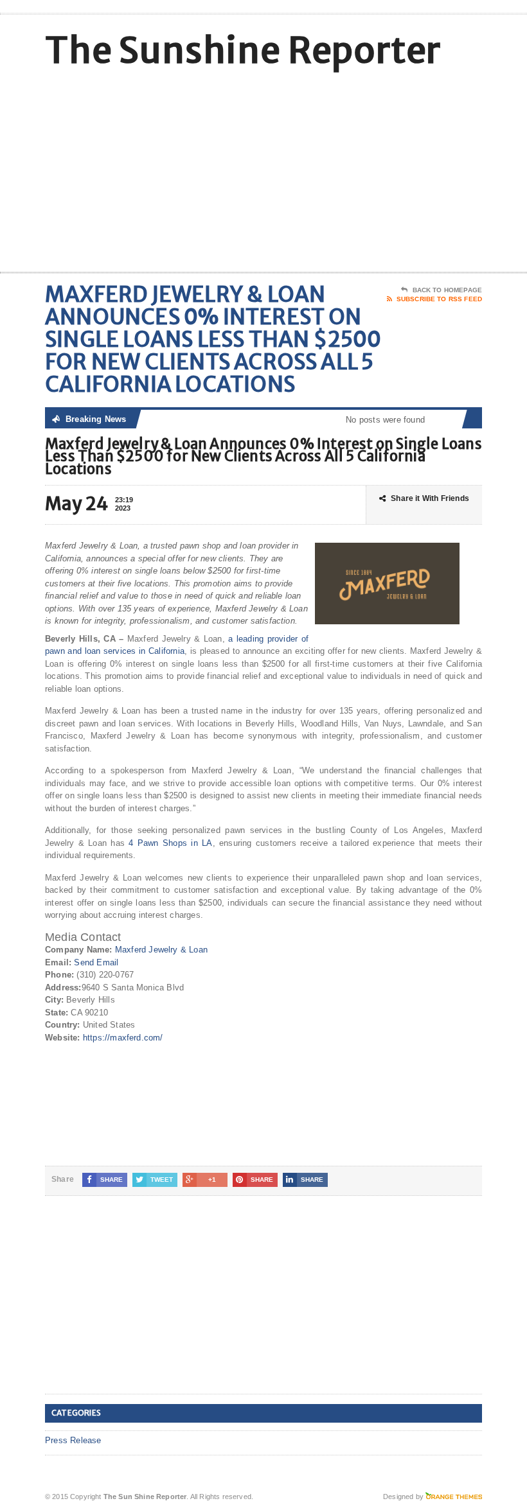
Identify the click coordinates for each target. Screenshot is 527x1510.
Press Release (73, 1440)
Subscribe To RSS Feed (439, 299)
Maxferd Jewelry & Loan (161, 949)
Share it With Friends (430, 498)
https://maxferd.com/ (123, 1037)
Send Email (96, 962)
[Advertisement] (398, 169)
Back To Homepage (447, 290)
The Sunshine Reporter (243, 50)
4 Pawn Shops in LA (170, 843)
